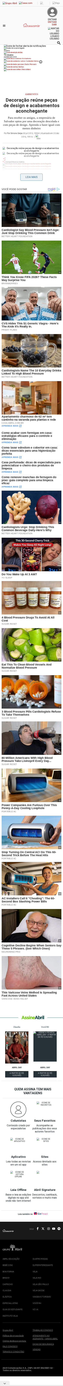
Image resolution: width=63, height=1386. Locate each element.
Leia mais (31, 177)
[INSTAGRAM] (47, 1229)
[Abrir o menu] (5, 25)
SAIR (54, 24)
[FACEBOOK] (36, 1229)
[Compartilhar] (4, 158)
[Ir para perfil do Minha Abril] (31, 53)
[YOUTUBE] (52, 1229)
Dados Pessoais (30, 64)
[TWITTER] (42, 1229)
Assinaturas (26, 58)
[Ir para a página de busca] (58, 42)
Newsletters (26, 69)
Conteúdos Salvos (32, 61)
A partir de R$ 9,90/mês (17, 1074)
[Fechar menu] (25, 46)
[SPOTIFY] (58, 1229)
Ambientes (31, 94)
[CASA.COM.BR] (31, 28)
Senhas (21, 67)
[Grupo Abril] (10, 3)
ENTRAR (52, 22)
